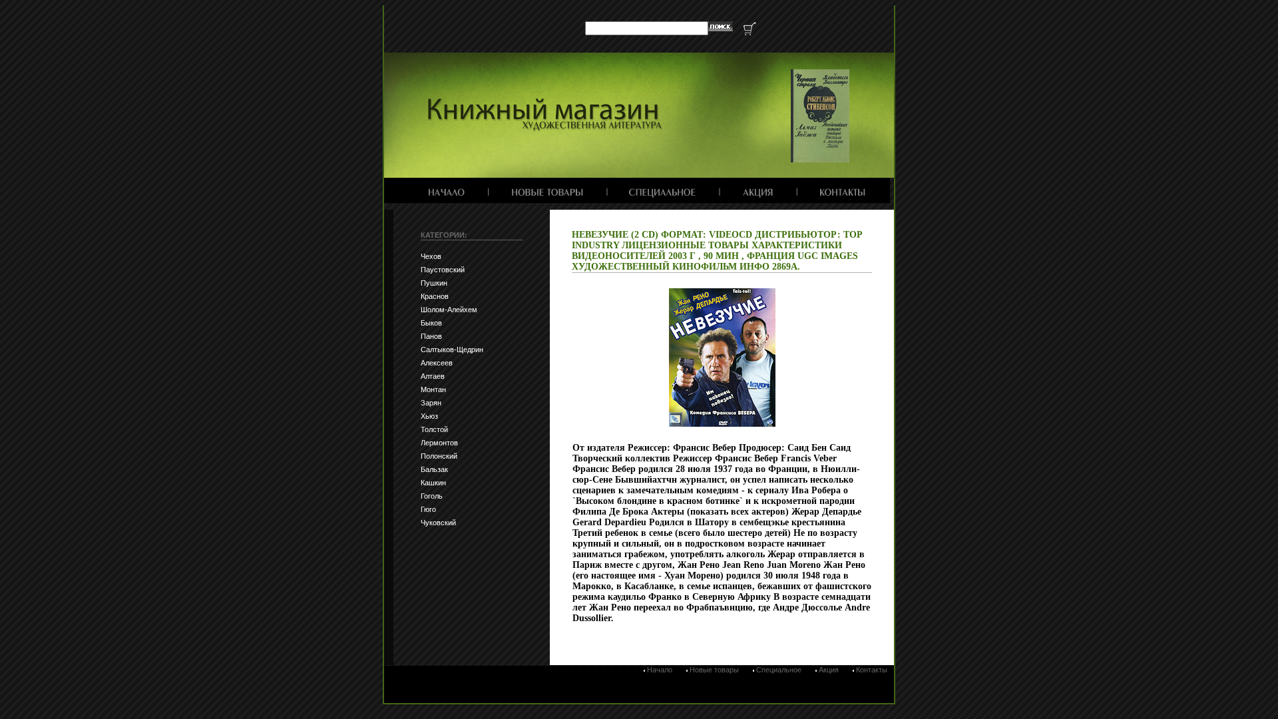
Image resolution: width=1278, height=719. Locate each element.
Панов (431, 336)
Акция (829, 670)
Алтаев (433, 376)
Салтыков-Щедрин (452, 350)
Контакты (871, 670)
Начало (659, 670)
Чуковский (438, 523)
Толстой (434, 429)
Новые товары (714, 670)
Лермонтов (439, 443)
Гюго (428, 509)
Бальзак (434, 469)
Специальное (778, 670)
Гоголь (432, 496)
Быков (431, 323)
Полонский (439, 456)
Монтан (433, 389)
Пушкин (434, 283)
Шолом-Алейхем (449, 310)
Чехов (431, 256)
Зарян (431, 403)
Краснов (435, 296)
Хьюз (429, 416)
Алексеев (437, 363)
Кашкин (433, 483)
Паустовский (443, 270)
